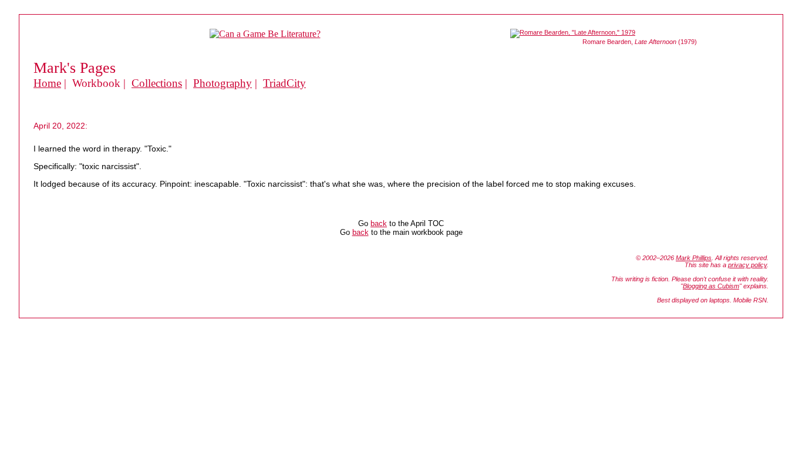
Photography (222, 83)
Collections (157, 83)
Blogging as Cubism (711, 286)
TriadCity (284, 83)
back (378, 223)
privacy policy (747, 264)
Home (47, 83)
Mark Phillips (694, 257)
